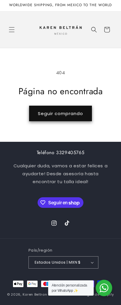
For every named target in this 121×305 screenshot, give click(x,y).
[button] (11, 29)
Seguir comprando (60, 113)
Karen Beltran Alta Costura (47, 294)
